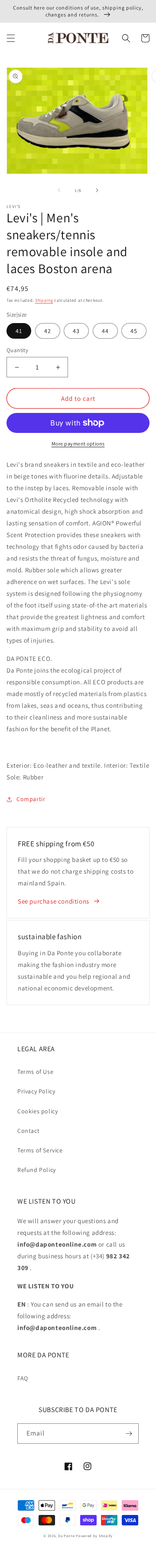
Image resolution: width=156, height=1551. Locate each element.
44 (105, 331)
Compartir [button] (30, 799)
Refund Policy (36, 1170)
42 (47, 331)
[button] (10, 38)
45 (133, 331)
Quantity (17, 350)
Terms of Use (35, 1072)
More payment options (78, 443)
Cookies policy (37, 1111)
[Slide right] (97, 190)
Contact (28, 1131)
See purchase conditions (53, 901)
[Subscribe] (128, 1433)
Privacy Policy (36, 1091)
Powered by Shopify (94, 1535)
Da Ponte (66, 1535)
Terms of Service (40, 1150)
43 (76, 331)
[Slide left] (58, 190)
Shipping (44, 300)
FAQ (22, 1378)
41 (19, 331)
